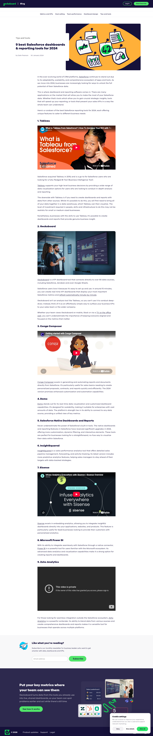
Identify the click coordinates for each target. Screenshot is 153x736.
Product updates (30, 732)
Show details (130, 729)
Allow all (142, 729)
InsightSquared (44, 450)
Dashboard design (91, 14)
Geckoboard (9, 4)
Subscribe (78, 658)
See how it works (31, 709)
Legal (52, 732)
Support (44, 732)
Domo (40, 404)
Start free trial (141, 4)
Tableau (41, 185)
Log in (127, 4)
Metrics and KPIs (46, 14)
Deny (118, 729)
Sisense (40, 523)
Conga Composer (45, 382)
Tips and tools (105, 14)
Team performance (74, 14)
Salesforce (84, 77)
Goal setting (60, 14)
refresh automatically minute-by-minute (77, 295)
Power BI (41, 548)
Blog (22, 3)
